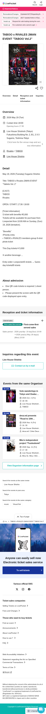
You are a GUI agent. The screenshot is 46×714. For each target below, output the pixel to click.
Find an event (8, 623)
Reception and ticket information (26, 98)
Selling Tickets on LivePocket (14, 606)
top (6, 521)
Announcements (9, 628)
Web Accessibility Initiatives (13, 654)
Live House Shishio (15, 156)
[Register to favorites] (41, 88)
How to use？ (8, 638)
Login (41, 5)
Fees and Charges (10, 611)
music (6, 504)
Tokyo (6, 494)
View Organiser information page (23, 466)
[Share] (37, 88)
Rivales (10, 151)
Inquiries (39, 96)
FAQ (4, 643)
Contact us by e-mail (25, 366)
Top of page (24, 517)
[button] (23, 329)
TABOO (19, 151)
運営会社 (6, 672)
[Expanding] (23, 64)
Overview (7, 96)
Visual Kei (17, 504)
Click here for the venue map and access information (24, 144)
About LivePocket (10, 633)
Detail (15, 96)
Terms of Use (8, 667)
